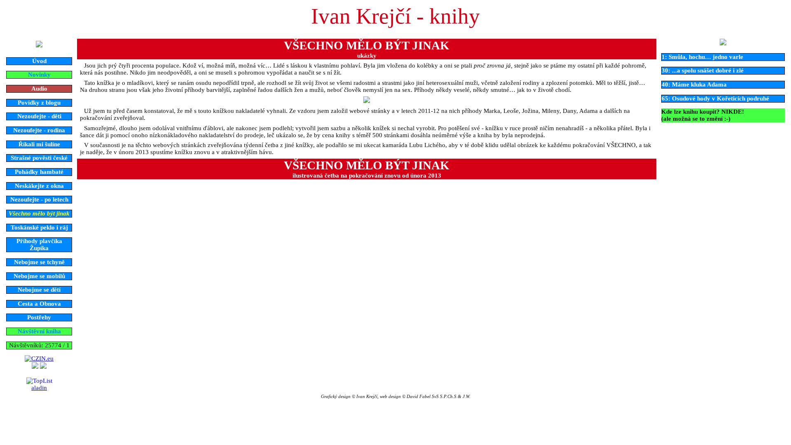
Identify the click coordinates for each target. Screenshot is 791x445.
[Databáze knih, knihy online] (35, 366)
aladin (39, 387)
